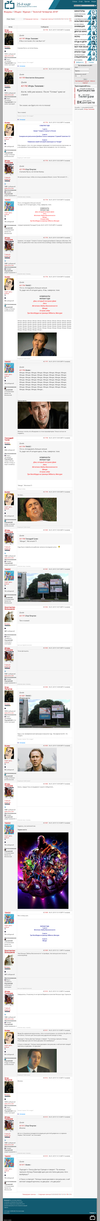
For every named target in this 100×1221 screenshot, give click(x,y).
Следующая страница (47, 19)
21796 (46, 277)
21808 (46, 912)
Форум (93, 1)
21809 (46, 950)
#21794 (22, 285)
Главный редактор (7, 178)
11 (64, 19)
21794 (46, 200)
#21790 (22, 169)
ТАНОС (8, 200)
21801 (46, 569)
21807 (46, 823)
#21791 (22, 616)
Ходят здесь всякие (8, 138)
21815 (46, 1156)
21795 (46, 237)
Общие (17, 11)
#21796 (22, 370)
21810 (46, 991)
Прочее (87, 1)
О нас (81, 1)
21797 (46, 361)
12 (66, 19)
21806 (46, 784)
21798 (46, 438)
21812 (46, 1078)
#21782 (24, 86)
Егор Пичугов (8, 31)
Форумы (8, 11)
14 (70, 21)
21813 (46, 1117)
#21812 (22, 1126)
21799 (46, 492)
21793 (46, 160)
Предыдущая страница (31, 19)
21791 (46, 69)
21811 (46, 1030)
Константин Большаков (10, 608)
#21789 (22, 78)
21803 (46, 648)
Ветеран (7, 47)
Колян (7, 122)
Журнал (26, 11)
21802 (46, 607)
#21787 (22, 38)
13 (69, 19)
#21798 (22, 539)
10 (61, 19)
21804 (46, 687)
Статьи (74, 1)
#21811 (22, 1165)
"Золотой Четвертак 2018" (45, 11)
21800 (46, 530)
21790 (46, 30)
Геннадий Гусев (9, 439)
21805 (46, 745)
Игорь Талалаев (9, 161)
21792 (46, 122)
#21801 (22, 696)
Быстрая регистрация (82, 81)
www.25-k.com (9, 56)
